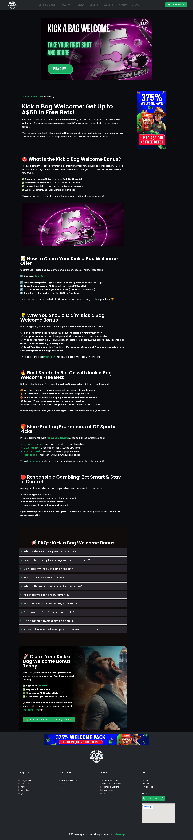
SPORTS (94, 4)
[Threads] (156, 798)
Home (25, 96)
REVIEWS (80, 4)
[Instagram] (150, 798)
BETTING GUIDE (47, 4)
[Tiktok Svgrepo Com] (162, 798)
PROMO (123, 4)
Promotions (36, 96)
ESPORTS (108, 4)
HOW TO (65, 4)
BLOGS (135, 4)
